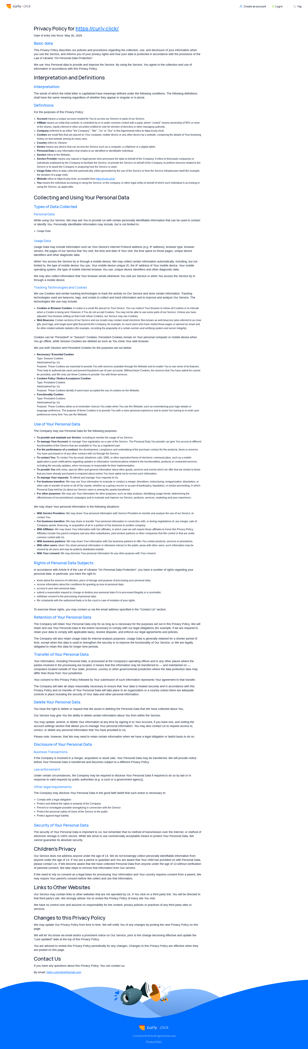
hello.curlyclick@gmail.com (64, 972)
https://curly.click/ (97, 28)
